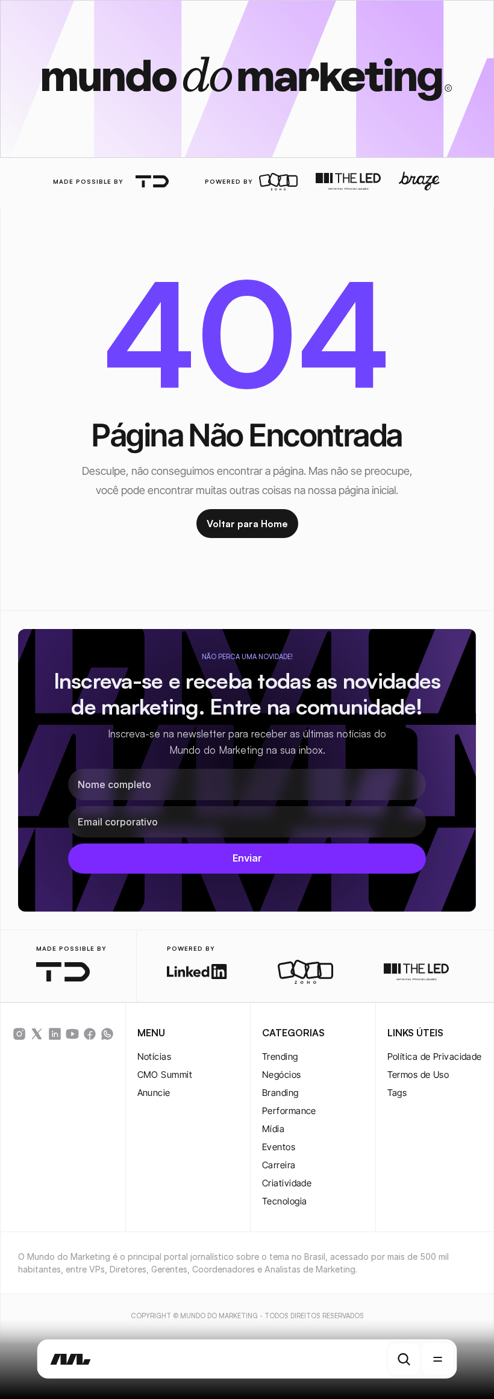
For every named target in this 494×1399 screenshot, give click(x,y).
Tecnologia (284, 1201)
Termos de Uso (418, 1074)
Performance (289, 1110)
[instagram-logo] (19, 1034)
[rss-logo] (90, 1034)
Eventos (278, 1147)
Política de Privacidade (434, 1056)
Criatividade (286, 1183)
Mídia (273, 1129)
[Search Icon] (404, 1359)
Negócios (281, 1074)
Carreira (279, 1165)
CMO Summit (165, 1074)
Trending (280, 1056)
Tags (397, 1092)
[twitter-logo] (37, 1034)
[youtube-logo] (72, 1034)
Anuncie (153, 1092)
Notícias (154, 1056)
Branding (280, 1092)
